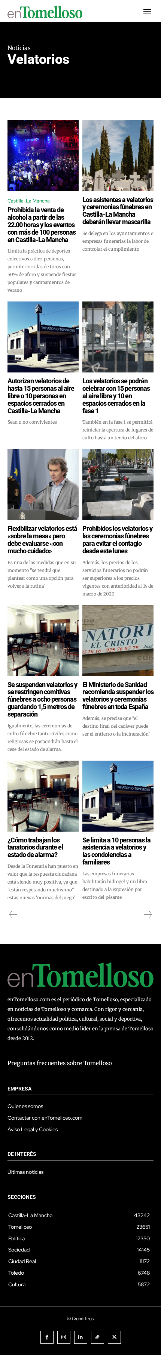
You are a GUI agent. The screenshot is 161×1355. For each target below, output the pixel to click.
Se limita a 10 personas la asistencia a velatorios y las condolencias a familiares (116, 851)
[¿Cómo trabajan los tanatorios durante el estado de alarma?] (43, 796)
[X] (114, 1337)
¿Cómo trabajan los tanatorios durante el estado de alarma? (35, 847)
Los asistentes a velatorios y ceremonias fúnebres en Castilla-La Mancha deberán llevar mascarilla (117, 211)
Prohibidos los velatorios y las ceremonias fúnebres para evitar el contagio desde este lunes (117, 539)
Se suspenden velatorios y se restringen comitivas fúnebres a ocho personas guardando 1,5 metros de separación (42, 699)
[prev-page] (13, 914)
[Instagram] (63, 1337)
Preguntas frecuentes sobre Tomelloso (59, 1063)
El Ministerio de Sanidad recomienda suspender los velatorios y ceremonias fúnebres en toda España (118, 696)
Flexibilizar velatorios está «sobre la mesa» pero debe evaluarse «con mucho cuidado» (42, 539)
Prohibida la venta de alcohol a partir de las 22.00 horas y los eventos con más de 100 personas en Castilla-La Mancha (41, 224)
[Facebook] (47, 1337)
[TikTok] (97, 1337)
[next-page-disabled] (148, 914)
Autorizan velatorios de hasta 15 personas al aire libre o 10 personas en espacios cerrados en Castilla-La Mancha (40, 395)
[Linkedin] (80, 1337)
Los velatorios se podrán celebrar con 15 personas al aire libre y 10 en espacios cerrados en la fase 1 (116, 395)
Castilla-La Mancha (28, 201)
